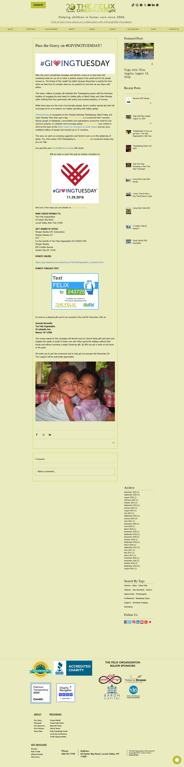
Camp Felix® (55, 720)
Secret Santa (55, 728)
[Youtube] (149, 5)
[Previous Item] (128, 51)
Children (127, 590)
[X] (145, 5)
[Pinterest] (157, 5)
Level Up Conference (58, 734)
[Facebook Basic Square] (125, 622)
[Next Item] (149, 51)
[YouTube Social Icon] (141, 622)
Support (127, 603)
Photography (141, 594)
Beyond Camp (56, 726)
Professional (129, 598)
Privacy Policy (133, 755)
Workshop (128, 607)
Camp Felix (142, 586)
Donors (149, 590)
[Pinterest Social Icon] (150, 622)
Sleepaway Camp (143, 598)
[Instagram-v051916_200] (133, 622)
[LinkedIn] (153, 5)
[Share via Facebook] (36, 434)
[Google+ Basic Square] (145, 622)
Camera (127, 586)
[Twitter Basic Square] (129, 622)
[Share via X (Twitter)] (43, 434)
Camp (134, 586)
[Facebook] (141, 5)
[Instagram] (137, 5)
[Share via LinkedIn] (50, 434)
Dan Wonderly (138, 590)
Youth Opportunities (58, 737)
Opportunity (129, 594)
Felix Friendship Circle (58, 731)
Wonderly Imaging (140, 603)
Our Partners (39, 728)
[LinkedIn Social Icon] (137, 622)
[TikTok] (133, 5)
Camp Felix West (57, 723)
